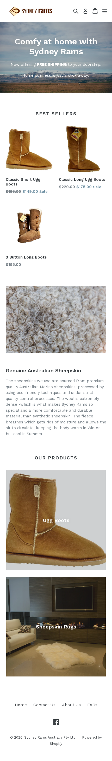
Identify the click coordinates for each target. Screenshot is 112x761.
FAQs (92, 704)
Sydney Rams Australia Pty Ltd (50, 737)
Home (21, 704)
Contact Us (44, 704)
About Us (71, 704)
